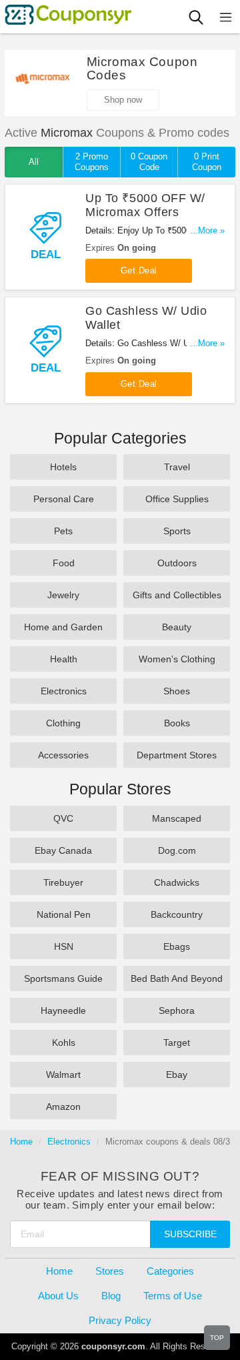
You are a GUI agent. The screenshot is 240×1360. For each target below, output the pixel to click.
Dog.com (177, 850)
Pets (63, 531)
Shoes (176, 691)
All (34, 162)
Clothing (63, 723)
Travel (177, 467)
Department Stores (177, 755)
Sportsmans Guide (63, 978)
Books (177, 723)
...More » (207, 230)
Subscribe (190, 1234)
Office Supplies (177, 499)
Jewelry (63, 595)
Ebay (176, 1074)
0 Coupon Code (149, 161)
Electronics (64, 691)
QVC (63, 818)
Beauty (176, 627)
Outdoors (177, 563)
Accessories (63, 755)
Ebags (176, 946)
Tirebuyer (63, 882)
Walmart (63, 1074)
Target (176, 1042)
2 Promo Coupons (92, 161)
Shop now (123, 100)
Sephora (177, 1010)
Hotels (63, 467)
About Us (58, 1295)
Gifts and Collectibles (177, 595)
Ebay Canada (63, 850)
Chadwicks (176, 882)
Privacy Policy (120, 1320)
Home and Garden (63, 627)
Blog (111, 1295)
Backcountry (177, 914)
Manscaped (176, 818)
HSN (63, 946)
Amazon (63, 1106)
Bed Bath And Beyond (177, 978)
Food (64, 563)
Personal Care (63, 499)
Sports (177, 531)
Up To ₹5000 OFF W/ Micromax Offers (145, 205)
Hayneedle (63, 1010)
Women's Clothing (177, 659)
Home (21, 1142)
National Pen (64, 914)
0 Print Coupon (206, 161)
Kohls (63, 1042)
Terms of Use (172, 1295)
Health (63, 659)
